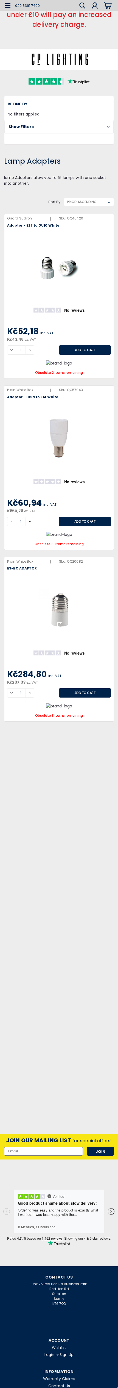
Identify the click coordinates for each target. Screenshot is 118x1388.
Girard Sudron (19, 218)
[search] (82, 6)
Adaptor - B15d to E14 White (32, 397)
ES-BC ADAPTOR (22, 568)
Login (49, 1354)
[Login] (95, 6)
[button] (59, 127)
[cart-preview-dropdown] (107, 5)
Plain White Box (20, 390)
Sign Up (67, 1354)
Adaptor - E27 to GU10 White (33, 225)
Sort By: (54, 201)
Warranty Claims (59, 1378)
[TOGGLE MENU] (7, 6)
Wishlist (59, 1347)
